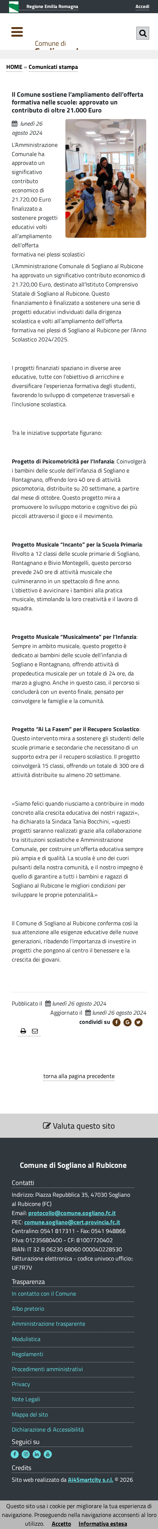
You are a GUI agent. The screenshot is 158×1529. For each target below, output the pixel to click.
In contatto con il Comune (44, 1293)
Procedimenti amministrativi (47, 1369)
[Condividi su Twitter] (138, 1022)
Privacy (21, 1384)
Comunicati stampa (53, 66)
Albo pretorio (28, 1308)
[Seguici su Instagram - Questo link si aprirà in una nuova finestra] (26, 1454)
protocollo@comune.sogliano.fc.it (72, 1212)
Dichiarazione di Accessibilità (48, 1429)
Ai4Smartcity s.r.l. (90, 1479)
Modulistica (26, 1339)
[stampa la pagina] (23, 1031)
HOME (14, 66)
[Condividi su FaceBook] (116, 1022)
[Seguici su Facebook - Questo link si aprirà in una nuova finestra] (15, 1454)
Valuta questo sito (83, 1126)
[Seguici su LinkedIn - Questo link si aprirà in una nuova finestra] (37, 1454)
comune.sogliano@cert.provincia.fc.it (72, 1222)
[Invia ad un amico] (35, 1031)
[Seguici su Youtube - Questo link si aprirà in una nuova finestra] (48, 1454)
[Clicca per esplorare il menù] (17, 31)
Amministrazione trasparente (48, 1323)
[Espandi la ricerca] (142, 33)
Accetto (61, 1523)
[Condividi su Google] (127, 1022)
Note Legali (26, 1399)
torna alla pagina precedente (79, 1075)
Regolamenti (27, 1354)
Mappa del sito (30, 1414)
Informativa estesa (103, 1523)
